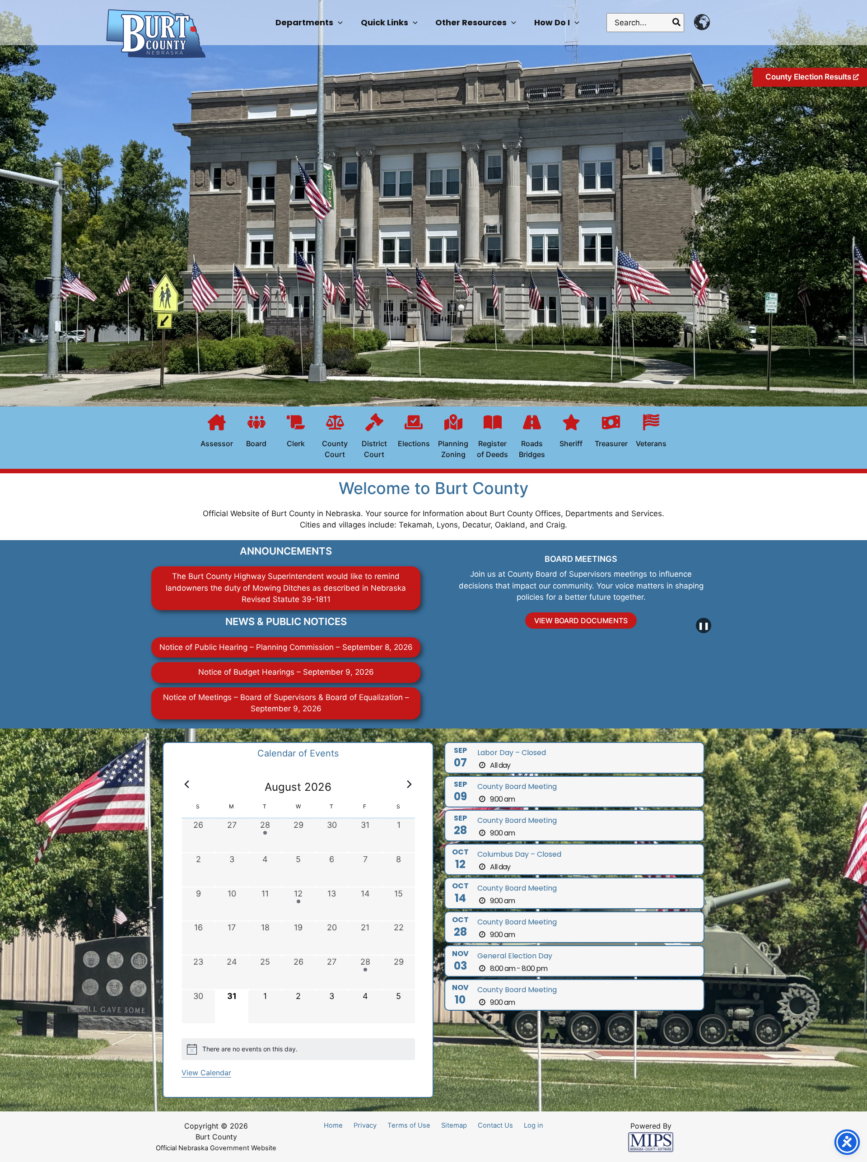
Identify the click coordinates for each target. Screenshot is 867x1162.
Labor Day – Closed (511, 752)
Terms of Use (408, 1125)
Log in (533, 1125)
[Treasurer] (611, 432)
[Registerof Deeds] (492, 437)
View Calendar (206, 1072)
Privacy (365, 1125)
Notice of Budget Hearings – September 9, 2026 (286, 672)
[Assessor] (216, 432)
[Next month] (409, 784)
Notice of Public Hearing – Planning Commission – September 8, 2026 (286, 647)
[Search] (677, 23)
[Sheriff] (571, 432)
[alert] (298, 1049)
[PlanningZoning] (453, 437)
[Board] (256, 432)
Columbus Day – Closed (519, 854)
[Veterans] (651, 432)
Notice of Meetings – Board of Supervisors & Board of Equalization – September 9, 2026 (286, 703)
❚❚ (703, 625)
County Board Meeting (517, 786)
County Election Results (809, 76)
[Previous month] (187, 784)
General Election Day (514, 956)
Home (333, 1125)
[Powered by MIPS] (650, 1141)
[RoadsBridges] (532, 437)
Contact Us (495, 1125)
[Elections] (414, 432)
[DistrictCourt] (374, 437)
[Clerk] (296, 432)
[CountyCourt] (335, 437)
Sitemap (454, 1125)
